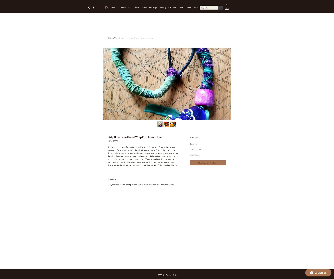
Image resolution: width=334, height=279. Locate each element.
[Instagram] (89, 7)
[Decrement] (192, 149)
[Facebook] (93, 7)
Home (111, 38)
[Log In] (106, 7)
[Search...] (220, 8)
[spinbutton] (196, 149)
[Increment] (200, 149)
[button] (227, 7)
